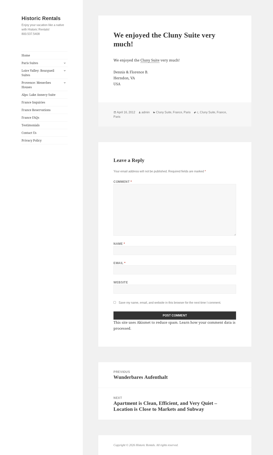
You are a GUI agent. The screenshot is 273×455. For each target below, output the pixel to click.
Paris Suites (30, 63)
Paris (187, 112)
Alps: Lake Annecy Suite (39, 95)
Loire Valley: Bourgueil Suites (38, 73)
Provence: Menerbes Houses (36, 85)
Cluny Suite (150, 60)
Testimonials (31, 125)
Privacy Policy (32, 140)
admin (146, 112)
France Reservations (36, 110)
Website (120, 282)
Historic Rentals (41, 18)
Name (119, 243)
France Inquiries (33, 102)
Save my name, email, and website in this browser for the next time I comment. (170, 302)
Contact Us (29, 133)
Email (119, 263)
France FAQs (30, 118)
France (177, 112)
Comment (122, 181)
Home (26, 55)
